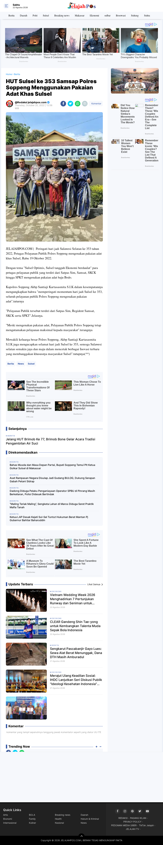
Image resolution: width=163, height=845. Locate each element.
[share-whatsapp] (77, 103)
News (21, 363)
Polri (35, 15)
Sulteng (135, 15)
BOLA (32, 814)
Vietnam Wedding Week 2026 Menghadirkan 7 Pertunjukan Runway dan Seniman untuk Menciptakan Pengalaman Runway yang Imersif (76, 599)
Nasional (59, 822)
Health (58, 818)
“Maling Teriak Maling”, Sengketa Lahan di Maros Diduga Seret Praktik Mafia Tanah (52, 505)
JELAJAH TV (132, 829)
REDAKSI (123, 818)
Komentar (96, 103)
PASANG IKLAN (138, 818)
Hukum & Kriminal (90, 818)
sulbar (107, 15)
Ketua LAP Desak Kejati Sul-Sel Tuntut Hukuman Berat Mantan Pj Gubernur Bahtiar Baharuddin (49, 518)
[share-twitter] (70, 103)
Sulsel (46, 15)
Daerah (23, 15)
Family (32, 818)
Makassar (79, 15)
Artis (5, 814)
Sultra (147, 15)
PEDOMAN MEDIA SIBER (124, 825)
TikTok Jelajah (146, 825)
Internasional (9, 822)
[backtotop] (81, 836)
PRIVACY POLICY (132, 821)
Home (9, 74)
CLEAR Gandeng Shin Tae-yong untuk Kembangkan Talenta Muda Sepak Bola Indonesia (75, 626)
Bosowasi (121, 15)
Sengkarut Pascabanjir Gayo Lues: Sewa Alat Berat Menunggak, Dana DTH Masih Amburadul (76, 653)
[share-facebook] (63, 103)
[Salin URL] (85, 103)
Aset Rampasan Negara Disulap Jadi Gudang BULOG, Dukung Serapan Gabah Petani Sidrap (52, 479)
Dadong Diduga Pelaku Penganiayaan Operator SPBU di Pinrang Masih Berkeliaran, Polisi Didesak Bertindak (52, 492)
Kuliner (32, 822)
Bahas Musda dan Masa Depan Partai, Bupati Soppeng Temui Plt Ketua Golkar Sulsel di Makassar (52, 466)
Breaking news (61, 15)
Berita (11, 15)
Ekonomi (94, 15)
